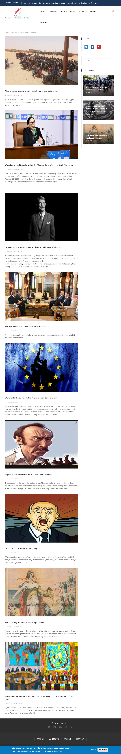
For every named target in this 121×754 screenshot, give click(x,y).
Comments (18, 331)
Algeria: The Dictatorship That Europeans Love (97, 88)
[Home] (17, 13)
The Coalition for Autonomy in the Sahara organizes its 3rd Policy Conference (64, 3)
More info (58, 751)
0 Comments (19, 95)
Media (82, 11)
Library (94, 11)
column (19, 264)
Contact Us (45, 22)
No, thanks (103, 750)
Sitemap (80, 739)
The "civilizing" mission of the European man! (97, 136)
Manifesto (54, 739)
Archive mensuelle (17, 33)
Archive (67, 739)
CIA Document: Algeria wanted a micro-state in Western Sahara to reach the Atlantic (99, 110)
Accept (93, 750)
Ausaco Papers (68, 11)
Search (40, 739)
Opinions (53, 11)
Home (42, 11)
